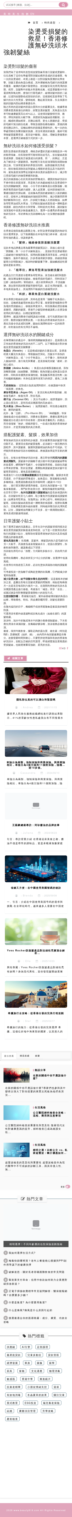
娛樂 (37, 1055)
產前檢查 (12, 1419)
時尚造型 (8, 27)
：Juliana (25, 832)
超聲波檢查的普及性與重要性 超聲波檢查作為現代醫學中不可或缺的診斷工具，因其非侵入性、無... (35, 1166)
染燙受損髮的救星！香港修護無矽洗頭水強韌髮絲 (35, 41)
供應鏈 (11, 1347)
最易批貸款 (14, 1355)
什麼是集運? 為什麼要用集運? (26, 1302)
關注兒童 (59, 1395)
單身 (27, 1363)
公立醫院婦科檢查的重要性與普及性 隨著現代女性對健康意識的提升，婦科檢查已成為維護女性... (35, 1128)
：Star (25, 1021)
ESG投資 (30, 1403)
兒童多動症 (34, 1355)
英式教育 (12, 1403)
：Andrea (25, 707)
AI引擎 (26, 1347)
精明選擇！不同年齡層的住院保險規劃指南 (36, 1244)
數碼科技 (26, 27)
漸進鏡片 (45, 1379)
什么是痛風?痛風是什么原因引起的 (28, 1310)
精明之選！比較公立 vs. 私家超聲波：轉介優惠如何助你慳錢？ (50, 1152)
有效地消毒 (14, 1395)
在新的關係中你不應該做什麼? (50, 1077)
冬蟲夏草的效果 (37, 1395)
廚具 (9, 1371)
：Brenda (25, 895)
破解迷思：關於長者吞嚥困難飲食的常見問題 (35, 1272)
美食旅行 (12, 27)
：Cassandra (26, 772)
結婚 (9, 1411)
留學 (52, 1363)
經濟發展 (12, 1363)
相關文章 (16, 658)
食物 (22, 1371)
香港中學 (27, 1379)
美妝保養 (4, 27)
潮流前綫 (25, 1055)
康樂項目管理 (27, 1411)
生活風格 (17, 27)
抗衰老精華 (14, 1387)
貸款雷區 (53, 1355)
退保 (56, 1387)
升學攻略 (48, 1411)
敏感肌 (11, 1379)
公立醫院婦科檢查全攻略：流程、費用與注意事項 (50, 1114)
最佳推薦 (9, 1055)
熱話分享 (22, 27)
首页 (35, 22)
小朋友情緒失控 (37, 1387)
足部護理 (42, 1347)
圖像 (39, 1363)
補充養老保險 (51, 1403)
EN (30, 13)
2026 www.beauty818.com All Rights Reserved (36, 1510)
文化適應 (36, 1371)
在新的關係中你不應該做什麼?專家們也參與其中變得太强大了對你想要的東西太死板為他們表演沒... (35, 1091)
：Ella (25, 961)
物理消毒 (54, 1371)
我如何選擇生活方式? (20, 1252)
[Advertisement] (36, 1462)
